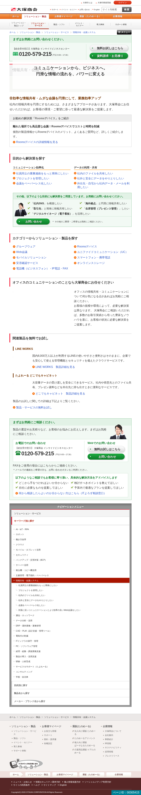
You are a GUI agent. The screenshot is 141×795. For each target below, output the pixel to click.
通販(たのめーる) (81, 726)
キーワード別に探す (24, 521)
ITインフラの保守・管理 (27, 641)
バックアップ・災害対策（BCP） (31, 560)
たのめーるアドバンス (84, 738)
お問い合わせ (84, 9)
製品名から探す (22, 693)
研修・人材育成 (23, 661)
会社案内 (109, 735)
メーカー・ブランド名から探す (29, 701)
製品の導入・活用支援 (26, 656)
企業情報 (117, 16)
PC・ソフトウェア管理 (26, 646)
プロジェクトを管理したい (32, 178)
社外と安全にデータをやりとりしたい (100, 178)
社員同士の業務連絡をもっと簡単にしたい (42, 173)
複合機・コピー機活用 (26, 570)
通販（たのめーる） (90, 16)
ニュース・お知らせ (22, 782)
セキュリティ (22, 555)
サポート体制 (121, 24)
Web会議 (21, 252)
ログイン (122, 2)
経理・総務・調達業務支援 (28, 651)
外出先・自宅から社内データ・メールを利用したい (103, 185)
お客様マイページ (63, 16)
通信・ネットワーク (25, 615)
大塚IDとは (87, 3)
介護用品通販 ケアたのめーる (85, 751)
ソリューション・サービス (38, 24)
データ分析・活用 (24, 620)
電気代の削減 (22, 636)
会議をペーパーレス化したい (34, 183)
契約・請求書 (50, 739)
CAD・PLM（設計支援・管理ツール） (33, 631)
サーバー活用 (22, 565)
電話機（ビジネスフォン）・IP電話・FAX (42, 268)
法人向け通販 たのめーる (85, 732)
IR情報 (108, 743)
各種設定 (48, 743)
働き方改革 (21, 539)
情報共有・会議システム (27, 580)
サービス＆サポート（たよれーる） (32, 666)
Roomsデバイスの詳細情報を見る (37, 142)
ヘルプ (37, 785)
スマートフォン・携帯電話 (93, 257)
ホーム (15, 16)
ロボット (20, 534)
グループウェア (25, 246)
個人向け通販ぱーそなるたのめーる (84, 744)
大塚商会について (113, 731)
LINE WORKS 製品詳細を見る (55, 366)
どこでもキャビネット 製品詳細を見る (60, 393)
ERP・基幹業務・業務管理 (28, 626)
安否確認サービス (27, 263)
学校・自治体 (22, 677)
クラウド (20, 544)
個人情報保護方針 (72, 782)
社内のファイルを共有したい (95, 173)
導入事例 (100, 24)
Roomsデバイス (87, 246)
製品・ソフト (59, 24)
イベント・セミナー (69, 9)
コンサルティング (24, 672)
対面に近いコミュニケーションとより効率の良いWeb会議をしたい (49, 610)
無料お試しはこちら (107, 449)
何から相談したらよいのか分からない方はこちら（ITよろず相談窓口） (62, 493)
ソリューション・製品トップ (18, 24)
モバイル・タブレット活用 (28, 550)
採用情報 (109, 751)
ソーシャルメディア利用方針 (97, 782)
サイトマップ (50, 785)
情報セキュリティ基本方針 (48, 782)
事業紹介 (109, 739)
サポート (55, 9)
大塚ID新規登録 (104, 3)
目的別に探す (21, 685)
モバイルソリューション (31, 257)
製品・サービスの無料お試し (34, 407)
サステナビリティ (113, 747)
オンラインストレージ (91, 263)
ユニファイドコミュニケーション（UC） (102, 252)
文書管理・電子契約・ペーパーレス (32, 575)
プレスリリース (112, 756)
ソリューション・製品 (35, 16)
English (97, 9)
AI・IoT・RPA (22, 529)
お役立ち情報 (50, 731)
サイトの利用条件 (21, 785)
